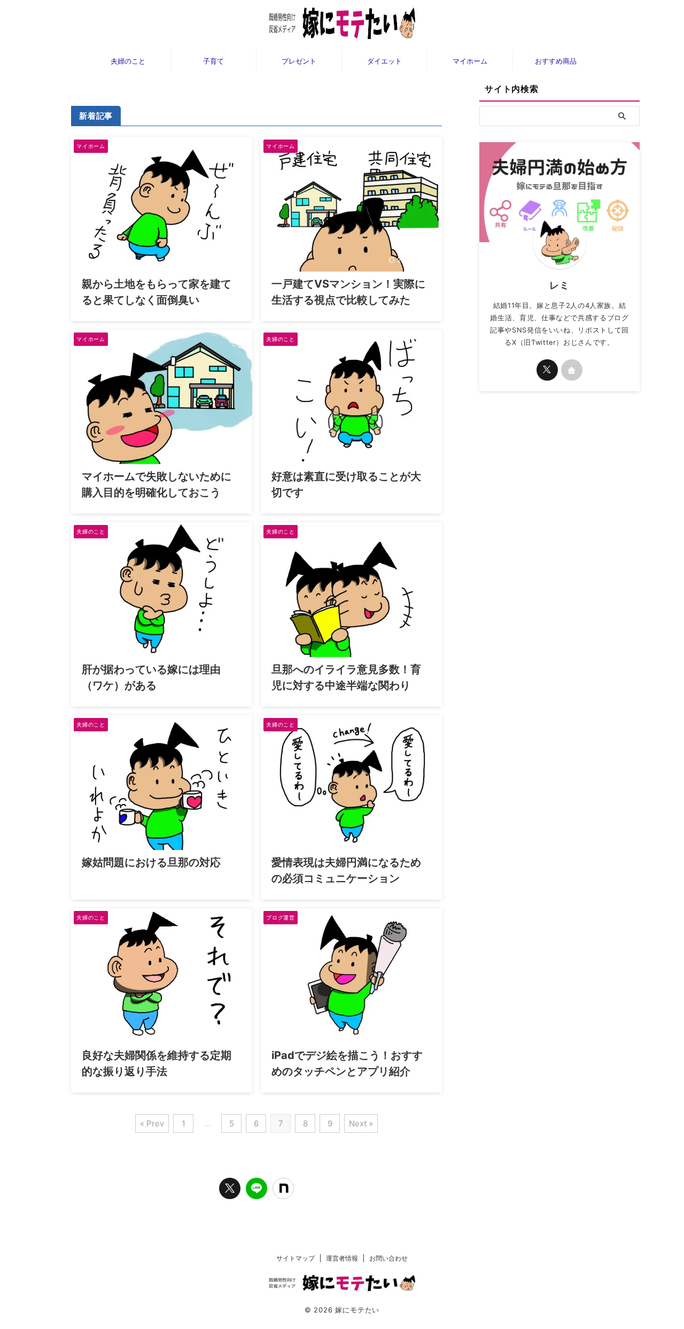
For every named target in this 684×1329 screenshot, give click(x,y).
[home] (571, 370)
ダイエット (384, 61)
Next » (361, 1123)
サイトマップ (295, 1258)
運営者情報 (342, 1258)
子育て (213, 61)
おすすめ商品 (556, 61)
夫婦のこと (128, 61)
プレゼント (299, 61)
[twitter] (229, 1188)
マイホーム (470, 61)
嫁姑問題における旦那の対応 (151, 862)
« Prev (152, 1123)
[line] (256, 1188)
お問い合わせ (388, 1258)
